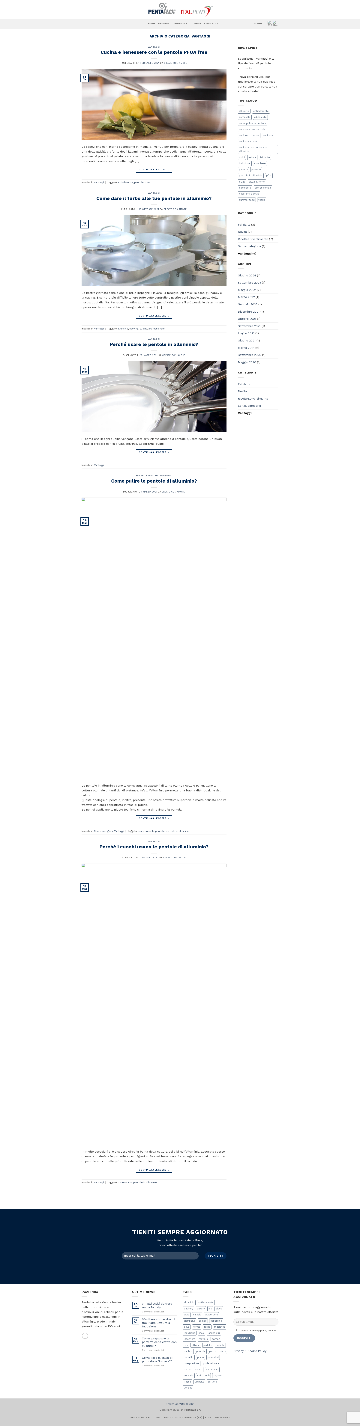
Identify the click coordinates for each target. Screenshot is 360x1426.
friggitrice (219, 1326)
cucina (143, 328)
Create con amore (175, 63)
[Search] (143, 23)
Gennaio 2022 (247, 304)
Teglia (187, 1381)
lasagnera (189, 1339)
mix (186, 1345)
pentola (201, 1351)
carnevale (244, 117)
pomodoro (245, 187)
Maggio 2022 (247, 290)
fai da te (265, 157)
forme (196, 1326)
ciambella (189, 1320)
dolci (242, 157)
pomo (200, 1357)
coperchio (216, 1320)
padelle (220, 1345)
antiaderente (125, 182)
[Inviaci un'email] (85, 1336)
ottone (196, 1345)
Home (151, 23)
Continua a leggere (154, 169)
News (198, 23)
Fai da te (244, 224)
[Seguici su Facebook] (96, 23)
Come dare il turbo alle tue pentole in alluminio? (154, 198)
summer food (247, 199)
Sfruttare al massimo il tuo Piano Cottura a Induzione (158, 1322)
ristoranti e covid (249, 193)
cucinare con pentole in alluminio (137, 1182)
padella (243, 169)
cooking (133, 328)
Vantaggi (154, 47)
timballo (199, 1381)
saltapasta (212, 1369)
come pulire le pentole (151, 831)
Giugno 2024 (247, 275)
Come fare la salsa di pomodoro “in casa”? (157, 1359)
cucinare (268, 135)
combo (203, 1320)
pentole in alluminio (177, 831)
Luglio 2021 (246, 333)
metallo (203, 1339)
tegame (217, 1375)
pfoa (147, 182)
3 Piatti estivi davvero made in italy (157, 1305)
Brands (163, 23)
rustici (187, 1369)
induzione (244, 163)
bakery (201, 1308)
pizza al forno (257, 181)
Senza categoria (147, 475)
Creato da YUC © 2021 (180, 1403)
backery (188, 1308)
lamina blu (214, 1333)
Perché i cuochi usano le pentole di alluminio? (153, 847)
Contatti (211, 23)
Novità (242, 232)
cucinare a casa (248, 141)
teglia (261, 199)
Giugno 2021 (247, 340)
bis (210, 1308)
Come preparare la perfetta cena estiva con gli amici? (159, 1342)
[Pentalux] (180, 9)
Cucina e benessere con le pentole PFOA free (154, 52)
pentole (139, 182)
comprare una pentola (252, 129)
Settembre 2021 (249, 326)
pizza (242, 181)
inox (201, 1333)
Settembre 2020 (249, 355)
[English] (270, 24)
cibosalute (260, 117)
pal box (188, 1351)
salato (198, 1369)
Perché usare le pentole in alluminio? (154, 344)
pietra (212, 1351)
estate (252, 157)
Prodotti (181, 23)
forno (207, 1326)
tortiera (212, 1381)
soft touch (203, 1375)
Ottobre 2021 (247, 318)
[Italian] (275, 24)
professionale (156, 328)
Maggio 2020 (247, 362)
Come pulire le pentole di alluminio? (154, 481)
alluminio (123, 328)
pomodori (213, 1357)
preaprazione (191, 1363)
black (219, 1308)
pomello (189, 1357)
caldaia (197, 1314)
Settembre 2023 (249, 282)
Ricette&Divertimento (253, 239)
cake (186, 1314)
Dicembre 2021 (249, 311)
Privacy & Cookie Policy (249, 1351)
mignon (216, 1339)
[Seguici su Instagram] (101, 23)
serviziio (189, 1375)
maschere (260, 163)
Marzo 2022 (246, 297)
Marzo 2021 (246, 348)
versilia (188, 1387)
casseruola (211, 1314)
